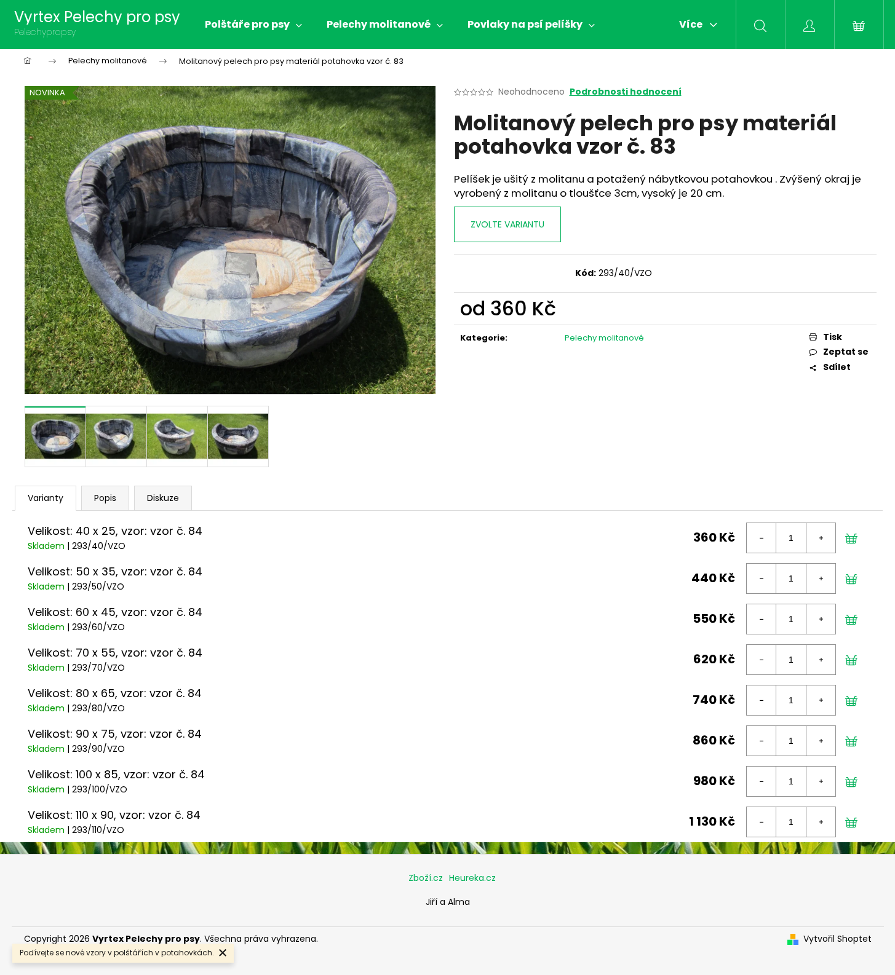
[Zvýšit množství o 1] (820, 538)
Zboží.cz (425, 878)
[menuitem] (253, 24)
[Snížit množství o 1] (761, 538)
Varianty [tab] (45, 498)
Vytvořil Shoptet (837, 939)
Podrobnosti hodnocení (626, 92)
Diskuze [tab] (163, 498)
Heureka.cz (472, 878)
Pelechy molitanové (604, 338)
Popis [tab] (105, 498)
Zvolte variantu (507, 224)
